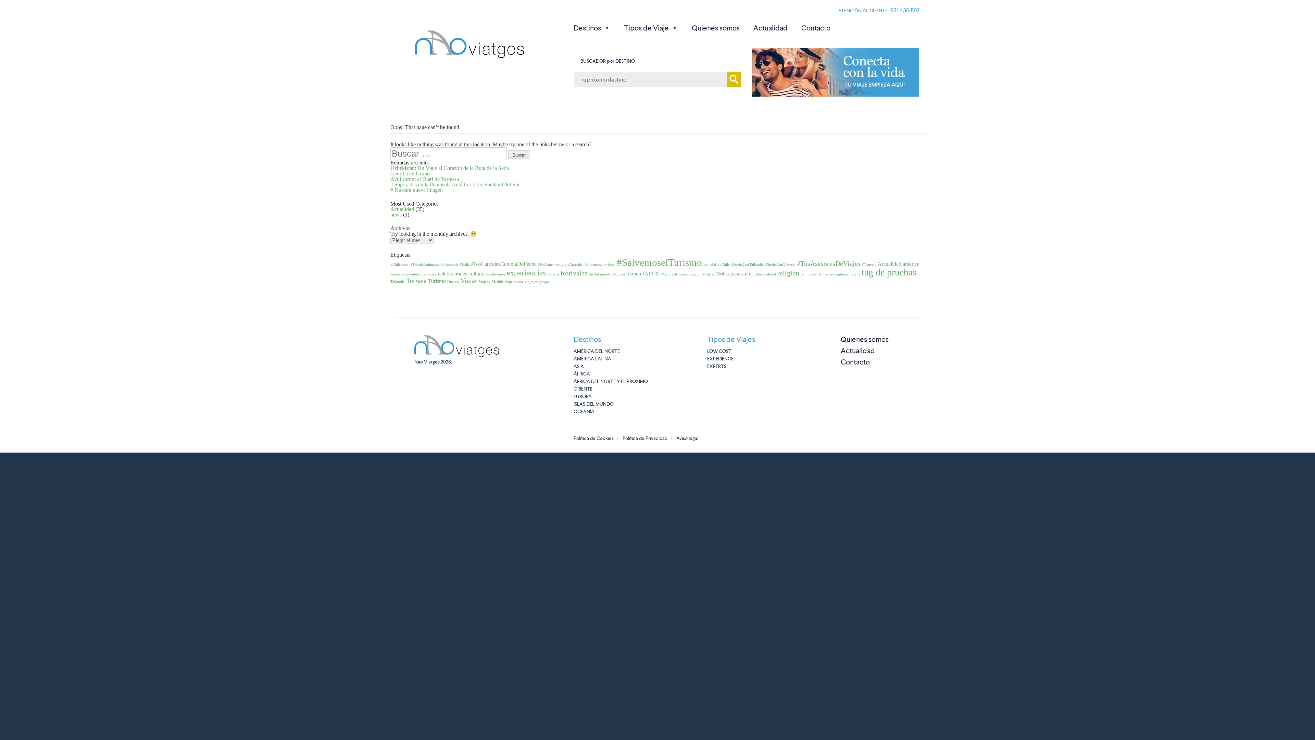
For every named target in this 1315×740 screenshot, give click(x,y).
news (396, 215)
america (911, 264)
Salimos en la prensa (817, 274)
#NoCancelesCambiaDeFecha (504, 264)
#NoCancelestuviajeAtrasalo (560, 265)
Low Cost (719, 351)
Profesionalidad (763, 274)
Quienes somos (716, 28)
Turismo (437, 281)
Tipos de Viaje (646, 28)
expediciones (495, 274)
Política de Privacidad (645, 438)
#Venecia (869, 265)
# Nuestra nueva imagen (416, 190)
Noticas (709, 274)
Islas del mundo (594, 404)
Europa (583, 396)
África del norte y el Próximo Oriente (611, 385)
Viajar (468, 280)
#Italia (465, 265)
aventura (413, 274)
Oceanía (584, 411)
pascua (742, 274)
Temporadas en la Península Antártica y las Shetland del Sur (455, 184)
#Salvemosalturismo (599, 265)
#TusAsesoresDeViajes (829, 263)
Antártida (397, 274)
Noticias (725, 274)
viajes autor (514, 282)
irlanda (633, 274)
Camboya (429, 274)
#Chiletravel (400, 265)
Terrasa (416, 280)
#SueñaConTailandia (747, 265)
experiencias (526, 272)
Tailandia (397, 282)
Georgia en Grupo (410, 173)
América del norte (597, 351)
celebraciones (452, 274)
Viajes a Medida (491, 282)
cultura (475, 274)
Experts (553, 274)
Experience (720, 359)
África (582, 374)
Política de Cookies (594, 438)
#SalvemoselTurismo (659, 262)
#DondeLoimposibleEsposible (435, 265)
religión (788, 273)
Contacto (815, 28)
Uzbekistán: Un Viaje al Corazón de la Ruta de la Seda (449, 168)
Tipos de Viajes (731, 339)
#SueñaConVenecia (780, 265)
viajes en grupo (537, 282)
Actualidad (770, 28)
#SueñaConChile (716, 265)
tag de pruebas (889, 272)
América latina (592, 359)
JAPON (651, 274)
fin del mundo (600, 274)
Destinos (587, 28)
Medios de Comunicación (681, 274)
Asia (579, 366)
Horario (619, 274)
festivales (574, 273)
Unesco (453, 282)
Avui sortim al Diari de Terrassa (424, 179)
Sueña (855, 274)
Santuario (841, 274)
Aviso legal (687, 438)
